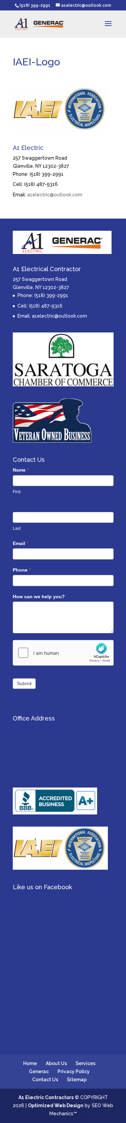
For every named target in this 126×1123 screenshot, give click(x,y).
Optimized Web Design (55, 1105)
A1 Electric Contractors (46, 1097)
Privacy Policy (73, 1071)
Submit (24, 683)
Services (85, 1063)
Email (20, 543)
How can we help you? (39, 596)
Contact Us (45, 1079)
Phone (22, 570)
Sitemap (77, 1079)
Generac (39, 1071)
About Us (56, 1063)
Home (30, 1063)
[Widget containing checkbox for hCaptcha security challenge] (63, 653)
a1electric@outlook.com (54, 194)
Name (21, 470)
